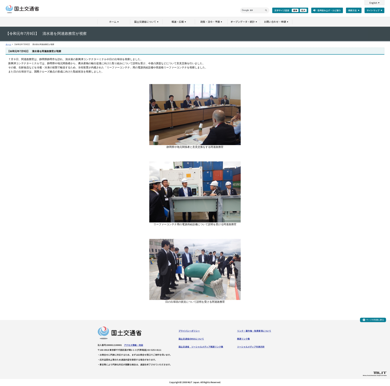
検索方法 (352, 10)
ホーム (8, 44)
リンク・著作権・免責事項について (254, 330)
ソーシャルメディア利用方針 (251, 346)
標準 (295, 10)
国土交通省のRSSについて (191, 338)
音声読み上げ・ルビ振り (329, 10)
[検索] (266, 10)
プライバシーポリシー (189, 330)
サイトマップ (373, 10)
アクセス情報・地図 (133, 344)
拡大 (303, 10)
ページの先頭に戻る (375, 319)
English (373, 2)
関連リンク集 (243, 338)
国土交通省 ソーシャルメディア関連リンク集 (201, 346)
